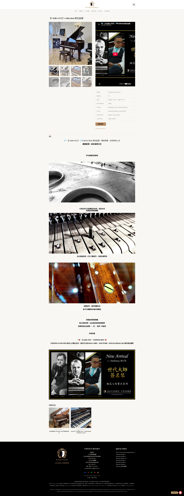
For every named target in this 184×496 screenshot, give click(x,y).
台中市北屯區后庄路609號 (92, 462)
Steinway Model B (120, 462)
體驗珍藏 (81, 11)
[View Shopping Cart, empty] (134, 4)
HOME (76, 11)
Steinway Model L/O (121, 458)
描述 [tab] (50, 136)
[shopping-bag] (98, 472)
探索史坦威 (93, 11)
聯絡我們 (100, 124)
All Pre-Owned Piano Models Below (125, 452)
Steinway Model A (120, 460)
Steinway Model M (100, 128)
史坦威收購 (106, 11)
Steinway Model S (120, 454)
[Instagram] (88, 472)
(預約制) (92, 452)
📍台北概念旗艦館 (92, 454)
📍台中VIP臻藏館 (92, 460)
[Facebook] (85, 472)
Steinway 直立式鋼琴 (121, 466)
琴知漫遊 (87, 11)
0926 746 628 (91, 458)
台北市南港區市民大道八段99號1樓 (92, 456)
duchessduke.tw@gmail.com (92, 468)
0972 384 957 (92, 464)
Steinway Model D (120, 464)
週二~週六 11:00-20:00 (92, 466)
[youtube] (95, 472)
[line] (91, 472)
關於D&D (100, 11)
